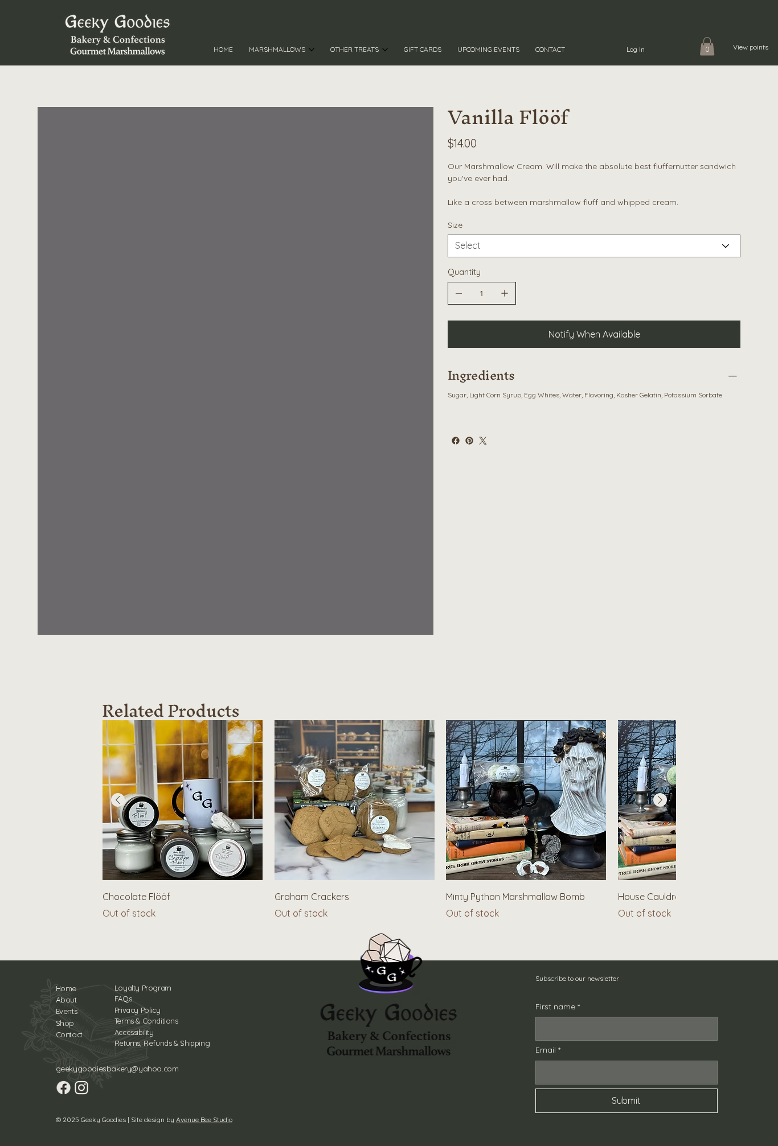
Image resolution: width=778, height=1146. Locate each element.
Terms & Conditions (146, 1020)
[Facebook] (455, 440)
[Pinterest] (469, 440)
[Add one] (504, 293)
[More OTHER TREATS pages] (385, 49)
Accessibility (134, 1032)
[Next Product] (660, 800)
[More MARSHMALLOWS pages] (311, 49)
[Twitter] (483, 440)
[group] (388, 820)
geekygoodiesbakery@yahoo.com (117, 1068)
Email (547, 1050)
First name (557, 1006)
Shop (65, 1023)
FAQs (123, 998)
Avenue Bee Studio (204, 1119)
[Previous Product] (118, 800)
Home (66, 988)
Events (67, 1011)
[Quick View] (183, 800)
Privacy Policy (137, 1009)
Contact (69, 1034)
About (66, 999)
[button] (707, 46)
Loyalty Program (142, 987)
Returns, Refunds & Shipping (162, 1043)
